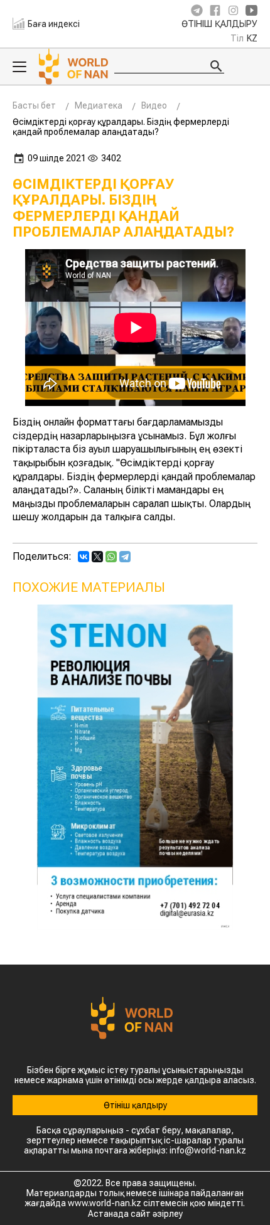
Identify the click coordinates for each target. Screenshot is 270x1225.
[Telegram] (125, 556)
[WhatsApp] (111, 556)
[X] (97, 556)
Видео (154, 105)
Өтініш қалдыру (219, 24)
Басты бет (34, 105)
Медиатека (98, 105)
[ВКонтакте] (83, 556)
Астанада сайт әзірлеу (135, 1214)
